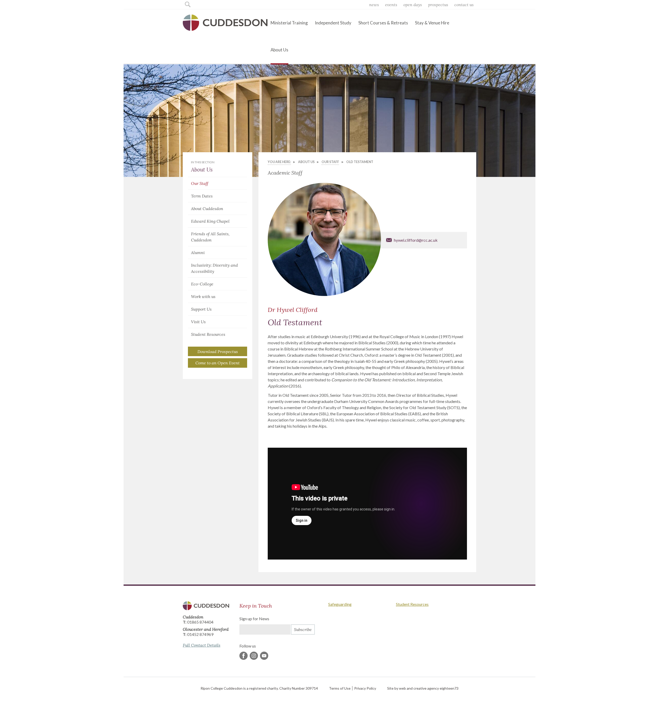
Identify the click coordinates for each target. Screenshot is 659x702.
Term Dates (202, 196)
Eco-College (202, 283)
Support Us (201, 309)
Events (391, 4)
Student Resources (208, 334)
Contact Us (464, 4)
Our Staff (199, 183)
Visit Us (198, 321)
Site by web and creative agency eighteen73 (422, 688)
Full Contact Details (201, 645)
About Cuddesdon (207, 208)
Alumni (198, 252)
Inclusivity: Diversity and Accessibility (214, 268)
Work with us (203, 296)
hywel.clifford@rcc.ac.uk (416, 240)
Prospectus (438, 4)
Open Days (412, 4)
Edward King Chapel (210, 221)
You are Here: (279, 162)
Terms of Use (340, 688)
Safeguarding (340, 604)
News (374, 4)
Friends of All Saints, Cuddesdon (210, 236)
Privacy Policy (365, 688)
